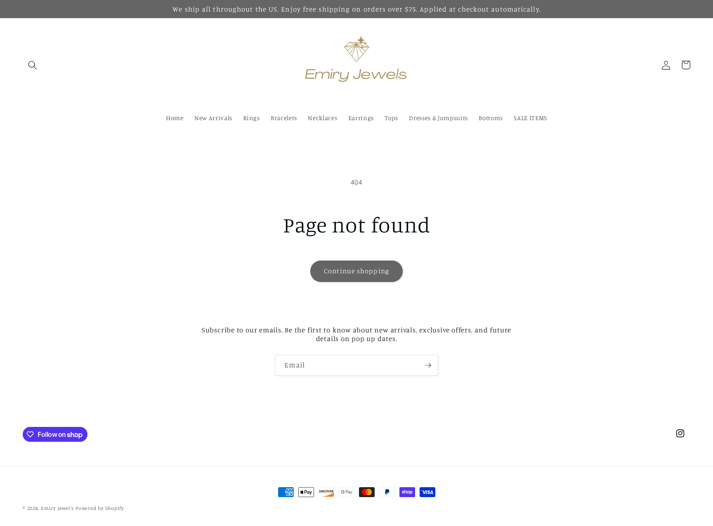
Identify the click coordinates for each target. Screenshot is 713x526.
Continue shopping (356, 271)
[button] (32, 65)
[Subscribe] (428, 365)
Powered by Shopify (100, 508)
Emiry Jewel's (57, 508)
